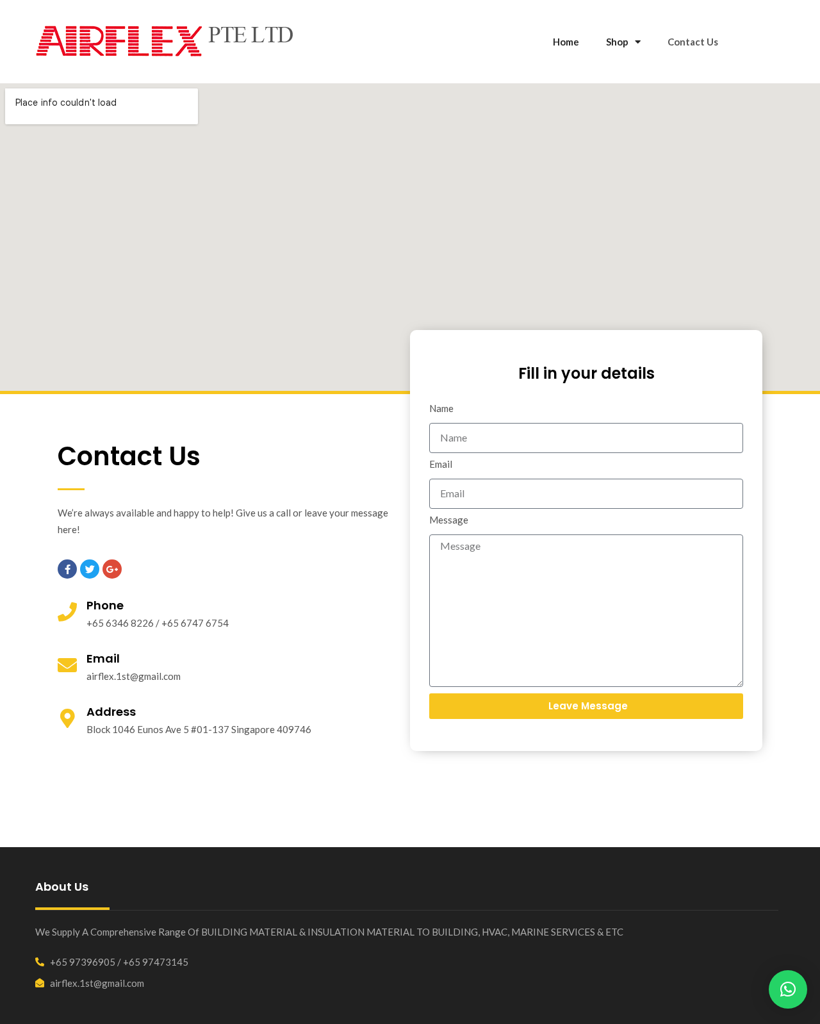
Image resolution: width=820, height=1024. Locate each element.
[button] (788, 989)
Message (448, 520)
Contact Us (693, 41)
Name (441, 409)
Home (566, 41)
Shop (617, 41)
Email (440, 464)
